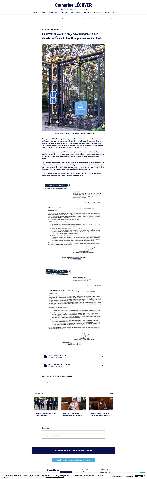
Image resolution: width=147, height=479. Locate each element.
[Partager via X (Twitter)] (47, 382)
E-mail (36, 472)
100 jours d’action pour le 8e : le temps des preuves (46, 414)
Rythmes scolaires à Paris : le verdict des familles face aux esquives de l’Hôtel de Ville (100, 414)
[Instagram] (82, 469)
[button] (111, 18)
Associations (54, 18)
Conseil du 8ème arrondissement (90, 18)
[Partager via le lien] (55, 382)
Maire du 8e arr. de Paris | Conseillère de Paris (73, 9)
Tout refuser (129, 476)
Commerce (77, 18)
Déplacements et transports (57, 376)
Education (69, 376)
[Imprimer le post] (59, 382)
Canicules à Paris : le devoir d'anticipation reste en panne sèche (72, 414)
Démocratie (45, 376)
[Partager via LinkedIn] (51, 382)
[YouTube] (88, 469)
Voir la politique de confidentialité (55, 477)
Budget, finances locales (65, 18)
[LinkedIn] (86, 469)
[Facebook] (84, 469)
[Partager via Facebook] (43, 382)
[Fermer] (145, 476)
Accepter (139, 476)
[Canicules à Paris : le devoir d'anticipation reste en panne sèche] (73, 403)
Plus (102, 18)
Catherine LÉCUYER (73, 5)
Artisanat (45, 18)
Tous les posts (37, 18)
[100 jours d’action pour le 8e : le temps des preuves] (46, 403)
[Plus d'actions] (104, 29)
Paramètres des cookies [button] (116, 476)
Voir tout (111, 393)
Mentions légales (104, 469)
